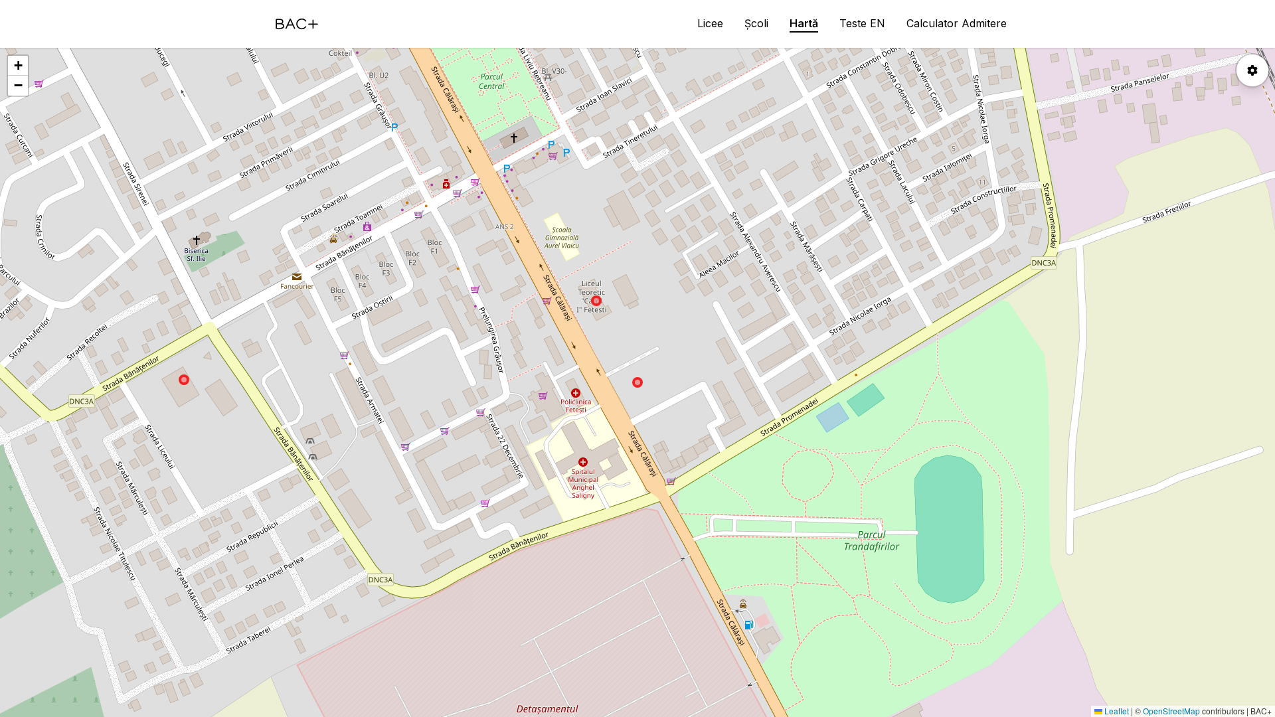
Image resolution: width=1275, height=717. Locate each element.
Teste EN (862, 23)
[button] (18, 66)
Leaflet (1115, 710)
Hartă (804, 23)
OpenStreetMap (1171, 710)
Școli (756, 23)
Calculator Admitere (956, 23)
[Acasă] (296, 24)
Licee (710, 23)
